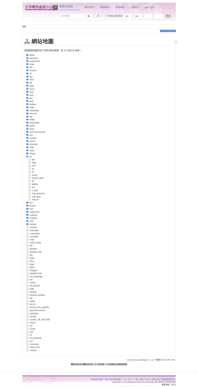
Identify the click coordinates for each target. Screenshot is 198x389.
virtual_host (35, 347)
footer (32, 257)
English (151, 7)
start (31, 331)
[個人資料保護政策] (113, 379)
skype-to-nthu (38, 177)
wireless (33, 350)
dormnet (33, 248)
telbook (35, 184)
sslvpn (32, 328)
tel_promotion (36, 337)
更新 (141, 379)
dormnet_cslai (36, 251)
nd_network (35, 285)
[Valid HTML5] (99, 363)
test (33, 187)
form (32, 260)
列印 (147, 379)
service (33, 322)
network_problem (37, 294)
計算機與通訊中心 (168, 379)
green (32, 267)
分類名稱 (70, 50)
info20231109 (36, 273)
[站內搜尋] (89, 16)
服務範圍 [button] (104, 7)
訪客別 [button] (134, 7)
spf (31, 325)
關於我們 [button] (89, 7)
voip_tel (35, 199)
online (32, 300)
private (33, 304)
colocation (34, 230)
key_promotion (36, 276)
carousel (33, 227)
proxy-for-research (37, 310)
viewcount (34, 344)
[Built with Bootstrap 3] (76, 363)
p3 (33, 171)
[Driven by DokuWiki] (121, 363)
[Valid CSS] (110, 363)
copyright (34, 236)
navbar (33, 282)
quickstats (34, 313)
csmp (32, 239)
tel (33, 180)
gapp (32, 264)
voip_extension (38, 193)
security (33, 316)
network (33, 291)
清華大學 (155, 379)
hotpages (33, 270)
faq (31, 254)
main (34, 162)
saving (34, 174)
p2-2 (34, 165)
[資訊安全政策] (97, 379)
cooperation (35, 233)
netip (32, 288)
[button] (99, 16)
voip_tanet (36, 196)
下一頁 (135, 379)
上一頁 (127, 379)
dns (31, 245)
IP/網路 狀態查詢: (114, 16)
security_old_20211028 (40, 319)
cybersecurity (35, 242)
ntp (31, 297)
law (31, 279)
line (33, 159)
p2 (33, 168)
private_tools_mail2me (39, 307)
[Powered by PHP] (88, 363)
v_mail (35, 190)
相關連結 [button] (120, 7)
